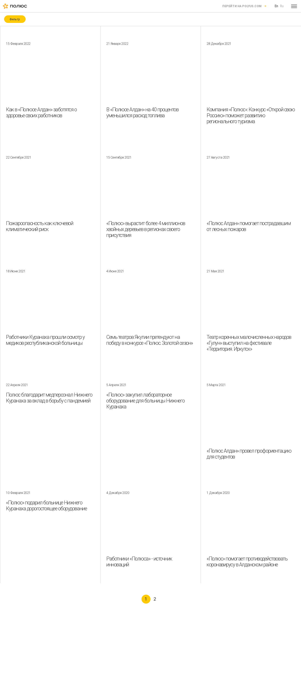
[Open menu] (294, 6)
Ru (282, 6)
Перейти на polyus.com (242, 6)
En (276, 6)
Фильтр (15, 19)
